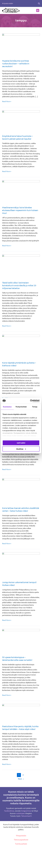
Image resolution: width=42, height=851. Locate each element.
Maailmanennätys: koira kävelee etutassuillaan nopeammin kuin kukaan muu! (20, 210)
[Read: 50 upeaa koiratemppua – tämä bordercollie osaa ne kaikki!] (21, 641)
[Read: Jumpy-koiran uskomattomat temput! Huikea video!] (21, 565)
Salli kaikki (21, 443)
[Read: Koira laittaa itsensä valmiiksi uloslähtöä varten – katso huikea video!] (21, 491)
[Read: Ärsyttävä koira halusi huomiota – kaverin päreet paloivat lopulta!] (21, 121)
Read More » (6, 101)
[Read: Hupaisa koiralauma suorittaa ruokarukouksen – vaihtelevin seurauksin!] (21, 45)
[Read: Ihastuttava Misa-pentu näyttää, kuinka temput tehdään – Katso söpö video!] (21, 713)
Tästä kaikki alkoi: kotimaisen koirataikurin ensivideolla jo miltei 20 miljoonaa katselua (19, 285)
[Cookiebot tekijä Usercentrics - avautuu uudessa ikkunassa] (30, 400)
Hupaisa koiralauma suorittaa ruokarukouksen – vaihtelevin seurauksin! (15, 63)
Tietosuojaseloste (21, 840)
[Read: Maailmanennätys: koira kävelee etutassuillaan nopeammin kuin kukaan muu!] (21, 192)
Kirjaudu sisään (7, 3)
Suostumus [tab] (7, 407)
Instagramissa (26, 811)
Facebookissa (9, 811)
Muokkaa (19, 449)
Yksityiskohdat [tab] (21, 407)
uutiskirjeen (20, 813)
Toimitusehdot (21, 844)
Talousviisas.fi (26, 816)
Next (21, 779)
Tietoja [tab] (34, 407)
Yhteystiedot (21, 835)
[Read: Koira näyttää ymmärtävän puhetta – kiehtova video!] (21, 347)
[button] (39, 3)
